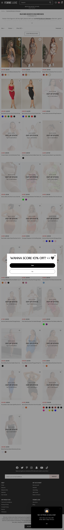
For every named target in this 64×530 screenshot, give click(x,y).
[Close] (55, 256)
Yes (32, 265)
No (32, 271)
